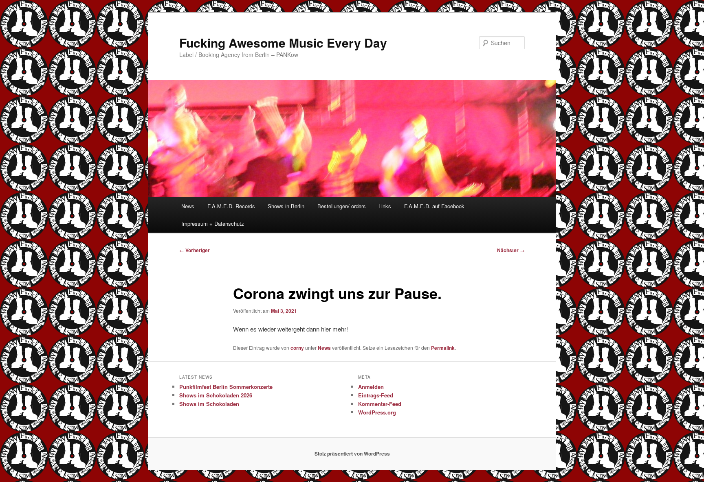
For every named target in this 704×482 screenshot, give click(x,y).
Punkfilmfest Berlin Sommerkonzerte (226, 386)
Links (384, 206)
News (187, 206)
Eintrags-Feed (375, 395)
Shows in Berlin (286, 206)
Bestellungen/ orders (341, 206)
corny (297, 347)
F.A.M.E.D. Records (231, 206)
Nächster (511, 250)
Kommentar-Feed (379, 404)
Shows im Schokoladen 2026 (215, 395)
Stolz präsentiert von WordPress (352, 453)
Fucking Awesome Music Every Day (283, 42)
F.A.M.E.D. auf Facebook (434, 206)
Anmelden (371, 386)
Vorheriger (194, 250)
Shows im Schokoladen (209, 404)
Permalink (443, 347)
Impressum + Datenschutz (212, 223)
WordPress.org (377, 412)
